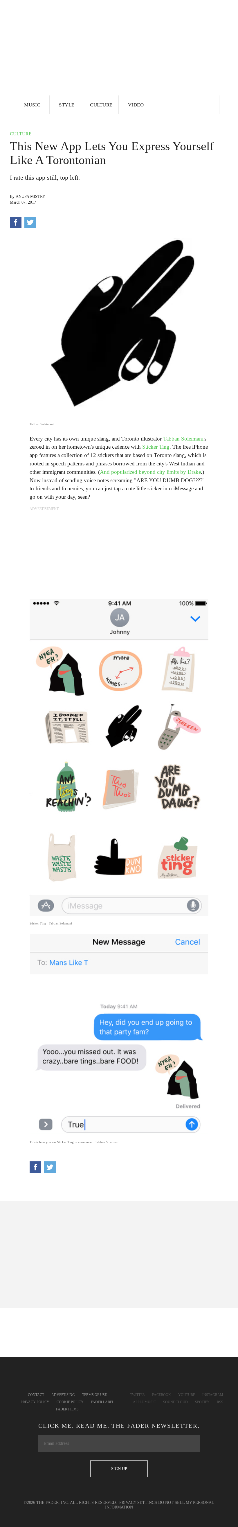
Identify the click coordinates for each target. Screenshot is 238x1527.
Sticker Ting (156, 447)
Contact (36, 1395)
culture (21, 133)
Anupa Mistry (30, 196)
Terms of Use (94, 1395)
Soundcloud (175, 1402)
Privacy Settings (138, 1502)
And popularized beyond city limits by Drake (150, 472)
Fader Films (67, 1409)
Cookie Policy (70, 1402)
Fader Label (102, 1402)
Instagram (212, 1395)
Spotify (202, 1402)
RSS (220, 1402)
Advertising (63, 1395)
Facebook (161, 1395)
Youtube (186, 1395)
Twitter (137, 1395)
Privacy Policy (35, 1402)
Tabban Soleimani (183, 439)
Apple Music (144, 1402)
